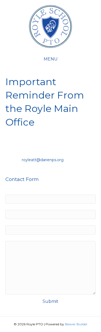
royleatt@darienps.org (43, 159)
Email (18, 206)
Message (14, 237)
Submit (50, 301)
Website (14, 221)
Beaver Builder (76, 324)
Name (19, 190)
